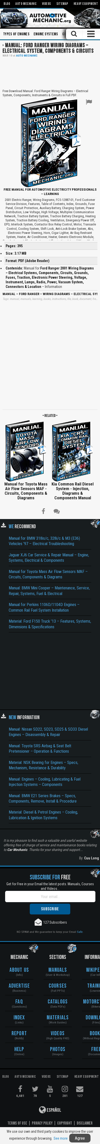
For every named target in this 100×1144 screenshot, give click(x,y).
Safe (80, 932)
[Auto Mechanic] (50, 18)
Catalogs (58, 1001)
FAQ (19, 1001)
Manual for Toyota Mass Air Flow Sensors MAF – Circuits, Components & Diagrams (48, 574)
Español (53, 1110)
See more (61, 1138)
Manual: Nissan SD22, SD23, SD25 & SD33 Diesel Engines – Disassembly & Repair (48, 732)
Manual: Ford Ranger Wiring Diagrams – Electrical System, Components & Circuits (48, 48)
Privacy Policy (42, 1123)
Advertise (19, 986)
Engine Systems (46, 34)
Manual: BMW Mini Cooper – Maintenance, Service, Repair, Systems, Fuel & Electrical (49, 591)
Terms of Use (17, 1123)
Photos (58, 1049)
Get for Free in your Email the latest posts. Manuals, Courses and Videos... (50, 886)
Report (19, 1033)
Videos (58, 1033)
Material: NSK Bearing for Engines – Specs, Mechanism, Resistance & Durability (43, 765)
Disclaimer (85, 1123)
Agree (80, 1138)
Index (19, 1017)
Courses (58, 986)
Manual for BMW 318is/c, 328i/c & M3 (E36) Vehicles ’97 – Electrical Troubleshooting (44, 541)
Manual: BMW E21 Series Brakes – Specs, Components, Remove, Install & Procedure (43, 798)
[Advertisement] (50, 72)
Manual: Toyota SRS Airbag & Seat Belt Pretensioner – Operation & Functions (40, 748)
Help (19, 1049)
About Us (19, 970)
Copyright (64, 1123)
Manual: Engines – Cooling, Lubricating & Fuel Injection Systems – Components (45, 782)
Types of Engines (16, 34)
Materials (58, 1017)
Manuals (57, 970)
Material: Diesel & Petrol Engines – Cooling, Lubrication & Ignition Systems (43, 815)
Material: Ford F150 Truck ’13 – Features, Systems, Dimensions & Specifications (50, 624)
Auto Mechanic (26, 55)
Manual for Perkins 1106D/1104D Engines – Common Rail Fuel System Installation (44, 607)
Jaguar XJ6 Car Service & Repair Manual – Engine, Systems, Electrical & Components (49, 558)
